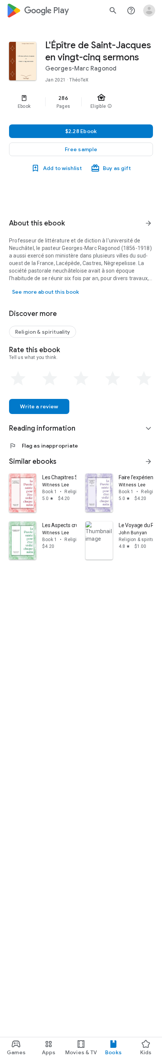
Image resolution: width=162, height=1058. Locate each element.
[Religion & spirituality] (42, 331)
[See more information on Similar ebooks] (148, 461)
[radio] (18, 379)
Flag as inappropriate (43, 445)
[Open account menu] (149, 11)
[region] (81, 102)
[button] (81, 149)
